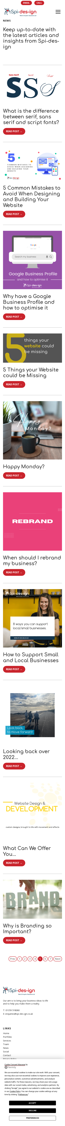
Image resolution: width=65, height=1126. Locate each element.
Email (26, 2)
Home (6, 1033)
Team (6, 1044)
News (6, 1048)
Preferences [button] (23, 1095)
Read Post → (14, 131)
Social (6, 1051)
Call (39, 2)
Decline (32, 1111)
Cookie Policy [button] (15, 1091)
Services (7, 1040)
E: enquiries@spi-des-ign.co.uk (18, 1013)
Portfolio (7, 1036)
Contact (7, 1055)
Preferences (32, 1118)
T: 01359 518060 (11, 1010)
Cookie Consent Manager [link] (15, 1065)
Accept (32, 1103)
